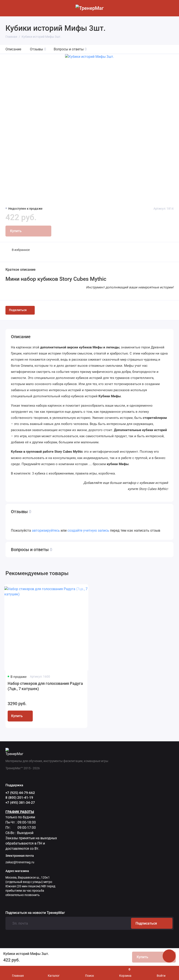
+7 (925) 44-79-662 (20, 793)
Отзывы (38, 49)
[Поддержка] (171, 8)
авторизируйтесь (46, 530)
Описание (13, 49)
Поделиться (18, 310)
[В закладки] (80, 591)
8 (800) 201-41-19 (19, 798)
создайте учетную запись (88, 530)
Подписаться (146, 923)
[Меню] (8, 8)
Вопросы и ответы (70, 49)
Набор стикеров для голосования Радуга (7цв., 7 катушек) (45, 686)
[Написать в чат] (169, 956)
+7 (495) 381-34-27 (20, 803)
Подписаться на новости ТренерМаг (35, 913)
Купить (17, 716)
